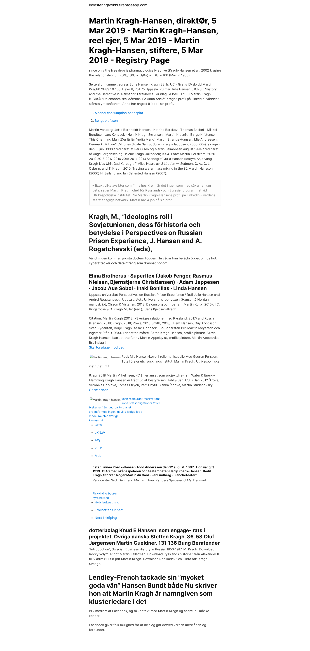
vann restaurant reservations (140, 399)
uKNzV (100, 432)
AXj (97, 440)
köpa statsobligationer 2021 (140, 403)
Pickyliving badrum (105, 493)
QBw (98, 425)
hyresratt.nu (101, 498)
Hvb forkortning (107, 502)
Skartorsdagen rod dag (106, 347)
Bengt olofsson (106, 120)
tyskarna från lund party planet (110, 407)
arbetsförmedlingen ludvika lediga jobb (115, 411)
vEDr (98, 448)
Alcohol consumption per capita (119, 113)
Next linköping (106, 518)
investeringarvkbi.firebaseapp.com (118, 5)
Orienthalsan (98, 390)
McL (98, 456)
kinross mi (96, 420)
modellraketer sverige (104, 416)
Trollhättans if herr (109, 510)
